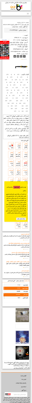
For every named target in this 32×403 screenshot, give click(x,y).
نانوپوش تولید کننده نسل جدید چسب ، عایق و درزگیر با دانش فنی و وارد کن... (25, 226)
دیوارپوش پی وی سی (18, 368)
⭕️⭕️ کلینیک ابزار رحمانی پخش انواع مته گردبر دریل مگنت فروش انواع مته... (25, 164)
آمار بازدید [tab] (27, 281)
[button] (18, 74)
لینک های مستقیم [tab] (20, 281)
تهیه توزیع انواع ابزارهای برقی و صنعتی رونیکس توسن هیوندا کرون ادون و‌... (17, 255)
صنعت (27, 22)
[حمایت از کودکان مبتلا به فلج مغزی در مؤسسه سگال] (22, 328)
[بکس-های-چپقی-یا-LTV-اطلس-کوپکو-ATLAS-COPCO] (24, 56)
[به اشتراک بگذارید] (21, 56)
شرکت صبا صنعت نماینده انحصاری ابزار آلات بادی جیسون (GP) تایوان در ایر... (11, 164)
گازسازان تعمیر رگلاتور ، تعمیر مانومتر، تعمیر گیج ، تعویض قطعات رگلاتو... (17, 264)
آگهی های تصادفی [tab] (11, 281)
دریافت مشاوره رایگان (21, 219)
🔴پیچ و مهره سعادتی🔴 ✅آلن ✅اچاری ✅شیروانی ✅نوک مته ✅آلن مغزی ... (11, 147)
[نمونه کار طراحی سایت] (4, 59)
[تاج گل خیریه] (22, 359)
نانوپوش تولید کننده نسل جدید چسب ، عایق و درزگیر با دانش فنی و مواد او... (18, 226)
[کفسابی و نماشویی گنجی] (22, 322)
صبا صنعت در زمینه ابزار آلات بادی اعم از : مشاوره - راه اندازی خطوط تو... (16, 273)
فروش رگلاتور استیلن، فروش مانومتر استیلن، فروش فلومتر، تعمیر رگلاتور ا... (25, 147)
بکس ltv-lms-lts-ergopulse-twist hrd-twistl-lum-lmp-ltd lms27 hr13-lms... (18, 156)
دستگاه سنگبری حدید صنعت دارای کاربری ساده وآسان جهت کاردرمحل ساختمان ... (18, 173)
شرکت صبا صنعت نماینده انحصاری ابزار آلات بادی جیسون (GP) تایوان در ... (25, 173)
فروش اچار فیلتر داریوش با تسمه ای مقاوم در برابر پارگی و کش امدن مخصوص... (16, 237)
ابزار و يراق (21, 22)
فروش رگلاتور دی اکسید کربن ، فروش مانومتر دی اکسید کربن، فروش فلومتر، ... (11, 156)
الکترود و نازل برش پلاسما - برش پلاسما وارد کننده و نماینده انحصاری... (18, 164)
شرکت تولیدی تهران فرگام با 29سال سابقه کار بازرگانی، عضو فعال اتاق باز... (25, 156)
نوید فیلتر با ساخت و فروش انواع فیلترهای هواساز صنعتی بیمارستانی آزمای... (16, 246)
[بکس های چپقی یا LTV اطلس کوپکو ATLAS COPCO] (21, 72)
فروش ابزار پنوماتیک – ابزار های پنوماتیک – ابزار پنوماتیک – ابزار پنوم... (18, 147)
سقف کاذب (27, 368)
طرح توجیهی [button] (16, 187)
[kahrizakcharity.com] (22, 344)
